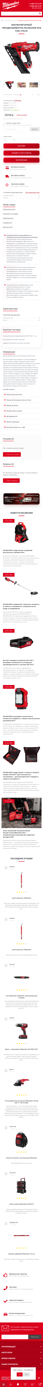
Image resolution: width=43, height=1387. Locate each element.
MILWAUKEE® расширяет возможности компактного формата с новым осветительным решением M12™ (21, 718)
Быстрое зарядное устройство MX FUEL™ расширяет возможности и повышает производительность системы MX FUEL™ (18, 662)
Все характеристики (33, 192)
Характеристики (9, 209)
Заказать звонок (37, 8)
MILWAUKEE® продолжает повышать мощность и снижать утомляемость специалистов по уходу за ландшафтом (21, 606)
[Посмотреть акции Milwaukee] (22, 499)
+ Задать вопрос (11, 480)
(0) (20, 95)
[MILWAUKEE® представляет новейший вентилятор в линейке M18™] (22, 532)
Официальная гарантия (18, 1274)
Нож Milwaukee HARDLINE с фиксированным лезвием (21, 997)
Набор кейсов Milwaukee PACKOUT (21, 1204)
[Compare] (38, 94)
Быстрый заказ (21, 160)
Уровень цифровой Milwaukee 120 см (21, 1254)
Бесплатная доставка (17, 1313)
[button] (35, 4)
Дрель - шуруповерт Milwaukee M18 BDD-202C (21, 1049)
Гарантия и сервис (17, 184)
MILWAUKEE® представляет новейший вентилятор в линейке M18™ (17, 551)
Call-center (13, 1287)
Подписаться (35, 1337)
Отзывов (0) (7, 223)
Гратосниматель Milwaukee (21, 898)
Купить (35, 129)
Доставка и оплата (18, 167)
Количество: (8, 136)
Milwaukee (17, 100)
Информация (8, 218)
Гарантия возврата (16, 1300)
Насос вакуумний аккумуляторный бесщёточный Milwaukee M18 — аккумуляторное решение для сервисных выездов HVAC (19, 834)
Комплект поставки (10, 214)
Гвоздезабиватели (10, 20)
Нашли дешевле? (22, 115)
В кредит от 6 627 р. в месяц (21, 153)
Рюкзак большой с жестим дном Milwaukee (21, 1158)
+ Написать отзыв (12, 454)
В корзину (21, 146)
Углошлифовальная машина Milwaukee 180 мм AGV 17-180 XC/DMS (21, 1102)
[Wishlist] (32, 94)
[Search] (40, 14)
